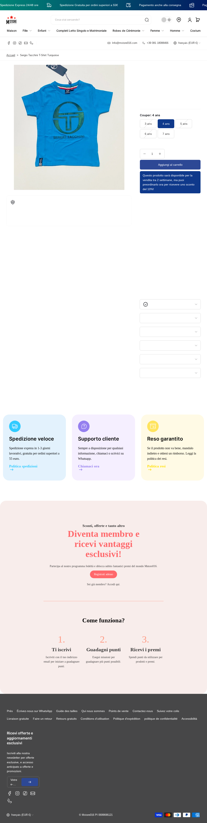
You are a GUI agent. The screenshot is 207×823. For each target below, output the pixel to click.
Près (10, 711)
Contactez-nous (143, 711)
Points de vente (119, 711)
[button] (198, 20)
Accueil (10, 55)
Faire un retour (42, 718)
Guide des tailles (66, 711)
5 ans (183, 123)
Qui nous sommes (93, 711)
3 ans (148, 123)
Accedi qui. (113, 584)
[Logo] (11, 20)
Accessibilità (189, 718)
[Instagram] (14, 43)
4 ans (166, 123)
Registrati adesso (103, 574)
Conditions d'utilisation (95, 718)
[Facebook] (8, 43)
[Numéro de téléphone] (31, 43)
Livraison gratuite (18, 718)
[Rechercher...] (147, 20)
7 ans (166, 133)
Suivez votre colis (168, 711)
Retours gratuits (66, 718)
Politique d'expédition (126, 718)
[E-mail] (25, 43)
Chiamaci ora (88, 466)
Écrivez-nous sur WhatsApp (34, 711)
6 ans (148, 133)
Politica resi (156, 466)
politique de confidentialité (160, 718)
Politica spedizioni (23, 466)
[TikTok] (20, 43)
